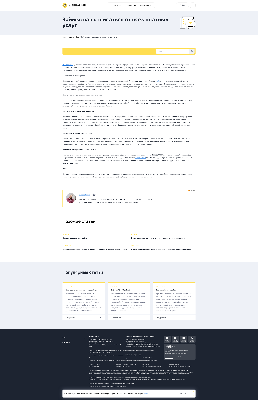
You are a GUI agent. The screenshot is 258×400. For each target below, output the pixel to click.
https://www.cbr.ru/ (94, 366)
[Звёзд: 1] (188, 190)
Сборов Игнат (84, 195)
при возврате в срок (110, 345)
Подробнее (71, 318)
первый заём (140, 158)
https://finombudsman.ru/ (144, 373)
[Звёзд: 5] (195, 190)
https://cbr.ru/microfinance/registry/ (153, 366)
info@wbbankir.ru (140, 341)
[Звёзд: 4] (193, 190)
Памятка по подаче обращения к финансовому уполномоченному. (170, 373)
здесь (146, 393)
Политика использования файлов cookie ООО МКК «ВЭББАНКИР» (107, 386)
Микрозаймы (67, 65)
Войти (182, 5)
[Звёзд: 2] (190, 190)
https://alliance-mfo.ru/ (169, 358)
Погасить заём (116, 5)
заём (158, 81)
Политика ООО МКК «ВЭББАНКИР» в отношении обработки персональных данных (112, 383)
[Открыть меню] (192, 5)
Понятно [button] (183, 393)
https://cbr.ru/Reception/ (123, 366)
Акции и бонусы (145, 5)
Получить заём (130, 5)
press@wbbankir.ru (140, 339)
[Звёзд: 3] (191, 190)
